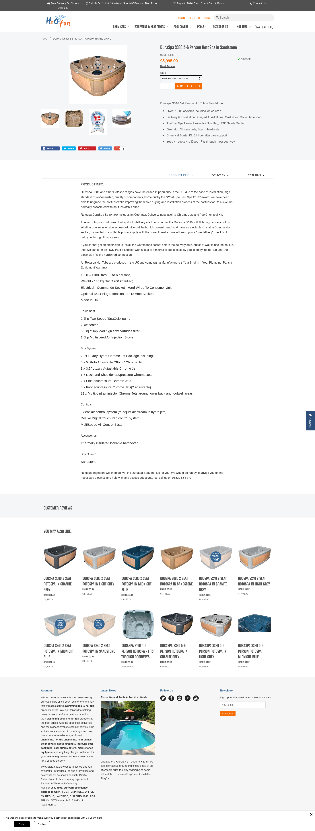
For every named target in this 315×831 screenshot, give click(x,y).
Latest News (108, 690)
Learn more (96, 817)
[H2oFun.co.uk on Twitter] (163, 698)
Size (163, 72)
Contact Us (259, 3)
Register (194, 17)
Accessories (221, 27)
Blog (207, 17)
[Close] (311, 814)
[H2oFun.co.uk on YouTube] (196, 698)
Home (44, 38)
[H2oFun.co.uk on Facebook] (171, 698)
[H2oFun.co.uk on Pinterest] (179, 698)
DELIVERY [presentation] (218, 175)
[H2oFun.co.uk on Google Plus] (187, 698)
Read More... (48, 804)
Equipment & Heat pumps (150, 27)
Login (181, 17)
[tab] (180, 175)
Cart (267, 27)
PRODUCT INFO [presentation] (179, 175)
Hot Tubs (242, 27)
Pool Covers (181, 27)
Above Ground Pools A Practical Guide (124, 697)
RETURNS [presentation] (254, 175)
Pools (201, 27)
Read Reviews (167, 66)
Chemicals (120, 27)
